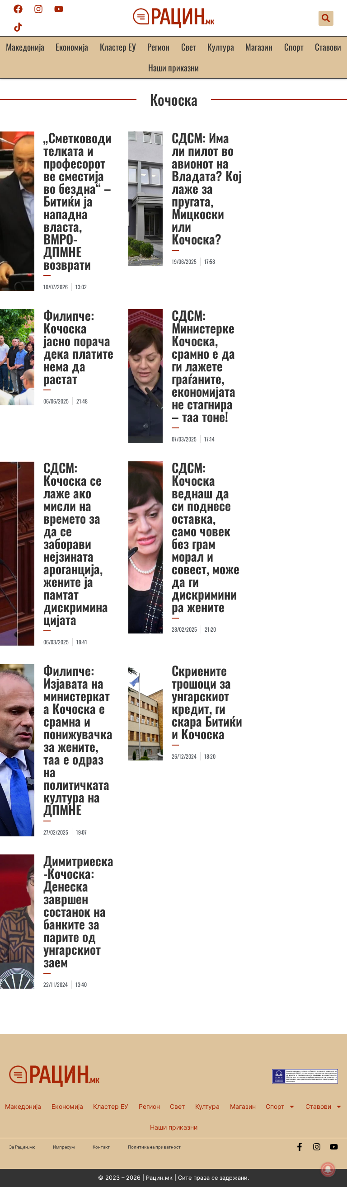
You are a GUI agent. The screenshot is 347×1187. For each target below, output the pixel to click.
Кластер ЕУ (118, 46)
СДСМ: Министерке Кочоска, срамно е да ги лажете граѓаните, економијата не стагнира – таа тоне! (203, 366)
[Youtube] (59, 9)
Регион (158, 46)
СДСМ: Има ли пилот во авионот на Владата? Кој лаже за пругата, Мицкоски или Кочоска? (207, 188)
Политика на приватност (154, 1147)
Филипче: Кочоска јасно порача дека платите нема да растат (78, 347)
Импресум (64, 1147)
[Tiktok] (18, 27)
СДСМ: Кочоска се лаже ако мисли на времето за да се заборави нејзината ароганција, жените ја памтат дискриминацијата (75, 543)
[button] (326, 18)
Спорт (294, 46)
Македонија (25, 46)
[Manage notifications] (328, 1169)
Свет (188, 46)
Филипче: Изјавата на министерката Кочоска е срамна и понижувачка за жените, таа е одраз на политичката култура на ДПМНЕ (78, 740)
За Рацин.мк (22, 1147)
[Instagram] (38, 9)
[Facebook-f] (299, 1147)
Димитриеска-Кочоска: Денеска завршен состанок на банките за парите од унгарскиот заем (78, 911)
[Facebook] (18, 9)
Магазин (258, 46)
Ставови (328, 46)
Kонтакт (101, 1147)
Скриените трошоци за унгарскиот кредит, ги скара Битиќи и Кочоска (207, 702)
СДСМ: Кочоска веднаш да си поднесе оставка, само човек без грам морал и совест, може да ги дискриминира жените (205, 537)
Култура (220, 46)
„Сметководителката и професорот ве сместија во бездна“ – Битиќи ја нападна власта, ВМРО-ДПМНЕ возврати (77, 200)
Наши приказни (173, 67)
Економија (72, 46)
